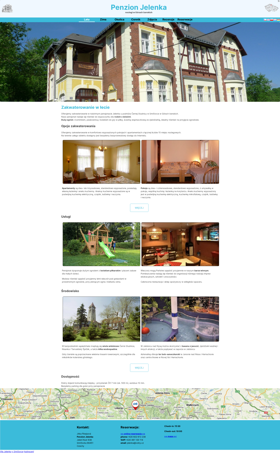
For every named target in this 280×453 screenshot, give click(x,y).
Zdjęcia (152, 19)
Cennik (135, 19)
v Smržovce (17, 451)
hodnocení (29, 451)
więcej (139, 207)
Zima (103, 19)
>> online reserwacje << (133, 433)
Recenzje (168, 19)
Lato (87, 19)
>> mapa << (170, 436)
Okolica (119, 19)
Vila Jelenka (5, 451)
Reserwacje (184, 19)
